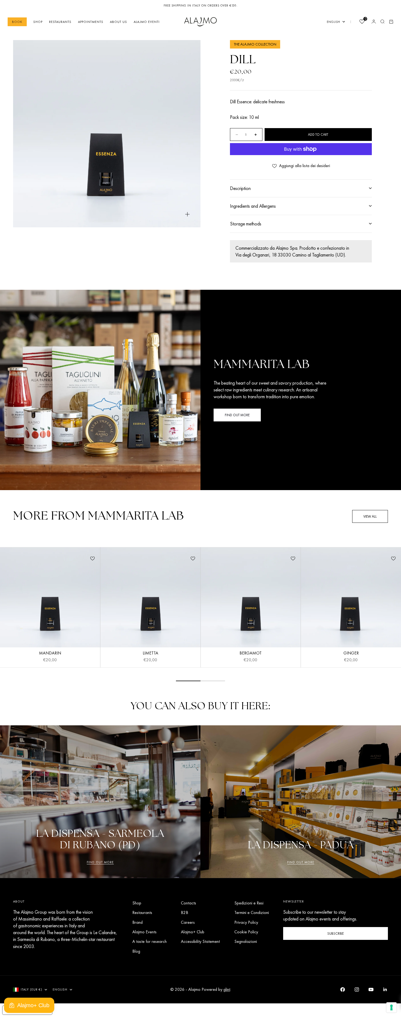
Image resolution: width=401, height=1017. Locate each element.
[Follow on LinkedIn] (385, 989)
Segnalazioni (245, 941)
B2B (184, 912)
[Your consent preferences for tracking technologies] (391, 1007)
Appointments (90, 21)
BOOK (17, 21)
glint (226, 989)
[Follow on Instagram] (357, 989)
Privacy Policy (246, 922)
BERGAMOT (251, 654)
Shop (38, 21)
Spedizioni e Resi (249, 903)
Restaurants (60, 21)
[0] (361, 22)
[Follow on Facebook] (342, 989)
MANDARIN (50, 654)
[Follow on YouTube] (371, 989)
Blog (136, 951)
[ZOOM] (187, 214)
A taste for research (149, 941)
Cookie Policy (246, 932)
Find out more (100, 862)
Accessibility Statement (200, 941)
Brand (137, 922)
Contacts (188, 903)
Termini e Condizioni (251, 912)
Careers (188, 922)
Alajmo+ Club (192, 932)
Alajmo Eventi (147, 21)
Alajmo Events (144, 932)
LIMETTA (150, 654)
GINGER (351, 654)
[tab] (98, 516)
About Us (118, 21)
